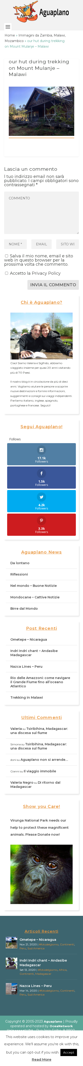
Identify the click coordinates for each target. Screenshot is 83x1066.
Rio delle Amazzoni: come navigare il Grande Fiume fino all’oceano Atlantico (40, 682)
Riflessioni (19, 574)
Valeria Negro (21, 782)
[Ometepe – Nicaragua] (11, 942)
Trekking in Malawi (26, 697)
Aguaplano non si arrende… (44, 760)
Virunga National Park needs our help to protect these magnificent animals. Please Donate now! (39, 827)
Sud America (35, 948)
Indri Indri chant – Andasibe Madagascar (43, 962)
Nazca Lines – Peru (26, 666)
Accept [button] (68, 1052)
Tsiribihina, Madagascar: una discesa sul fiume (39, 731)
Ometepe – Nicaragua (28, 639)
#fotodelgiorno (49, 944)
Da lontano (20, 563)
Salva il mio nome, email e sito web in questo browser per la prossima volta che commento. (38, 260)
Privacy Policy (46, 273)
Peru (23, 948)
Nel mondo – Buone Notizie (33, 586)
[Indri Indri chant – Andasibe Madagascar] (11, 963)
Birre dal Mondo (24, 608)
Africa (63, 970)
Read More (41, 1059)
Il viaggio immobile (40, 771)
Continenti (67, 944)
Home (10, 35)
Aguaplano (53, 1021)
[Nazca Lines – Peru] (11, 989)
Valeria (16, 729)
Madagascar (43, 973)
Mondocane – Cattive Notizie (34, 597)
